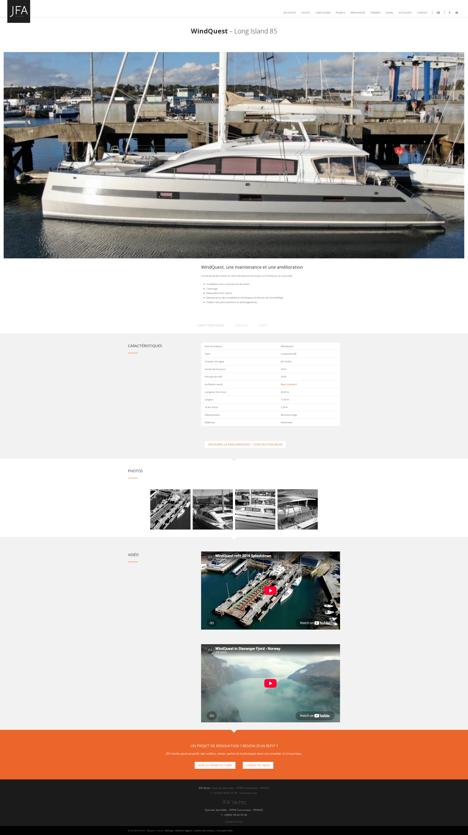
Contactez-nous (248, 793)
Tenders (376, 12)
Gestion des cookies (204, 830)
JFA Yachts (290, 12)
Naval (389, 12)
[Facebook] (449, 12)
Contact (422, 12)
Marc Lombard (289, 384)
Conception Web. (224, 830)
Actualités (405, 12)
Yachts (305, 12)
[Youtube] (457, 12)
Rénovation (358, 12)
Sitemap (169, 830)
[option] (170, 509)
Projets (340, 12)
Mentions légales (183, 830)
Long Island (323, 12)
